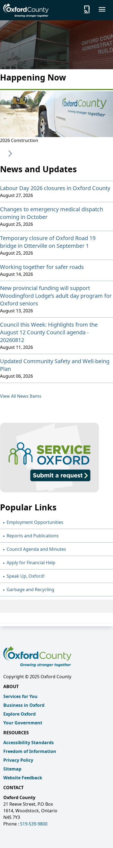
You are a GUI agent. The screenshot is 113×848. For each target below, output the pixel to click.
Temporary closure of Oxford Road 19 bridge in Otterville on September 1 (47, 241)
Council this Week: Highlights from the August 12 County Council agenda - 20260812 (49, 332)
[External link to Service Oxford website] (56, 457)
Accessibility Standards (28, 742)
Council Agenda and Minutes (36, 549)
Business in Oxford (23, 705)
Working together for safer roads (42, 267)
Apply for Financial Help (31, 563)
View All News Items (20, 396)
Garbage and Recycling (30, 589)
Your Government (22, 723)
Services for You (20, 696)
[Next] (9, 153)
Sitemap (12, 769)
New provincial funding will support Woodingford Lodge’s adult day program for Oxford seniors (56, 295)
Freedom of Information (29, 751)
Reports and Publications (33, 536)
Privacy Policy (18, 760)
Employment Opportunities (35, 522)
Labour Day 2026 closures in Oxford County (55, 188)
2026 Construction (19, 140)
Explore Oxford (19, 714)
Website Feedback (22, 778)
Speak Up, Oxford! (25, 576)
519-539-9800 (33, 824)
